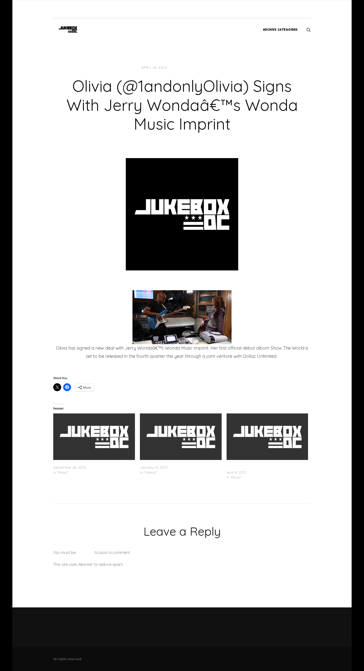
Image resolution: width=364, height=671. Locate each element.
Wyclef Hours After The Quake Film (169, 462)
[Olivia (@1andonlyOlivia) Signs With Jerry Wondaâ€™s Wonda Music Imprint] (182, 213)
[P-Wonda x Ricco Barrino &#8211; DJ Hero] (94, 436)
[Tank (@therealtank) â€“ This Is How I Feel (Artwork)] (267, 436)
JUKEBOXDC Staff (188, 67)
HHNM (62, 364)
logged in (85, 552)
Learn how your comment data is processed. (166, 564)
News (214, 67)
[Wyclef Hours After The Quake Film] (181, 436)
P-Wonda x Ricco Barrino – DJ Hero (82, 462)
